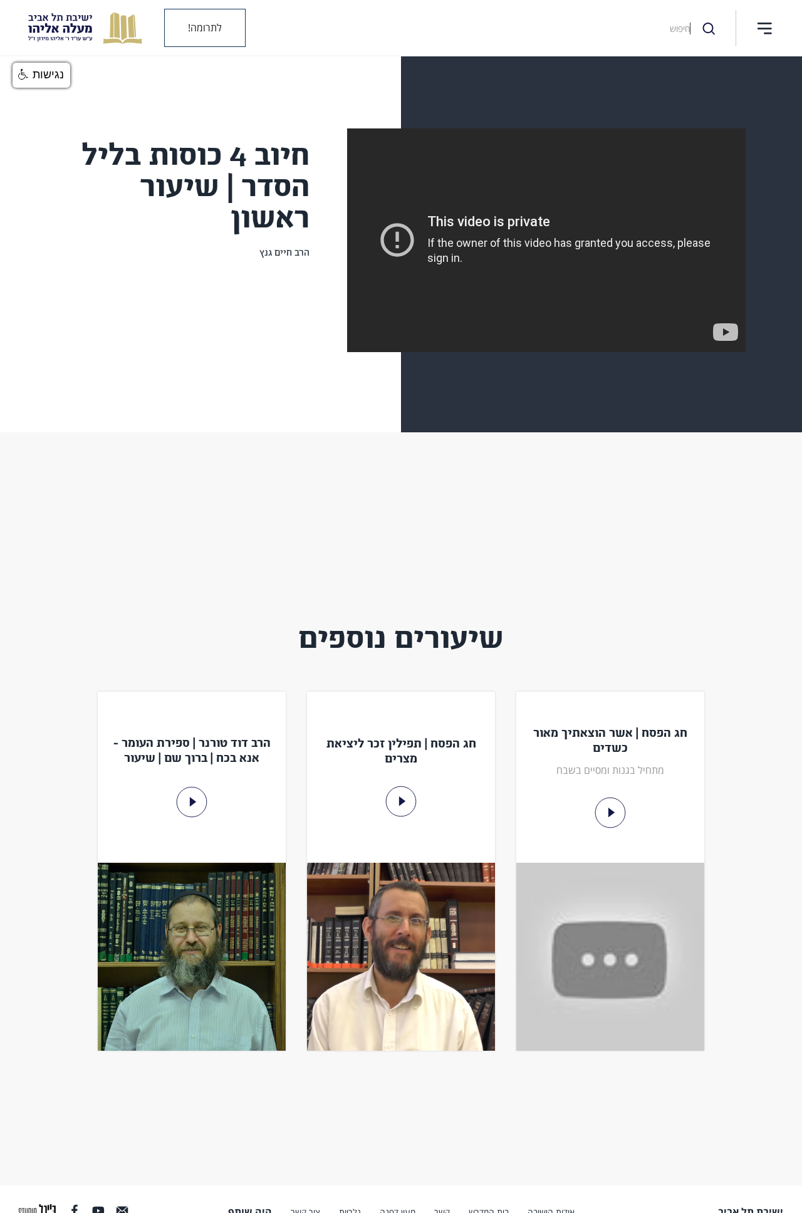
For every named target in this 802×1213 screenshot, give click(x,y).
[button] (764, 28)
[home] (75, 28)
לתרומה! (205, 27)
